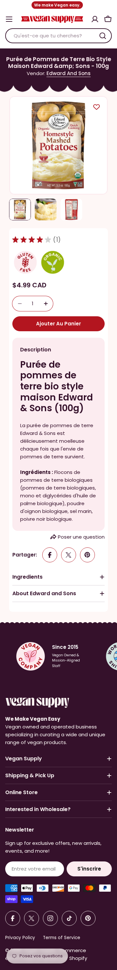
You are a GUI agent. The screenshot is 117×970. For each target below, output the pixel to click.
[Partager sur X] (68, 554)
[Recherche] (103, 36)
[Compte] (95, 19)
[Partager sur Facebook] (49, 554)
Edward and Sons (68, 73)
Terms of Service (61, 938)
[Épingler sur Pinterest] (87, 554)
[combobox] (58, 35)
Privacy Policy (20, 938)
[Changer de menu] (9, 19)
